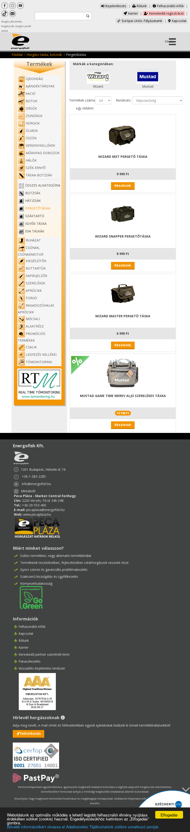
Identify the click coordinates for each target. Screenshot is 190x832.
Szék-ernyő (36, 167)
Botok (31, 101)
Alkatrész (35, 326)
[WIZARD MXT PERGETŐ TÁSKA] (122, 133)
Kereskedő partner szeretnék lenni (44, 654)
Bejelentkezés (115, 6)
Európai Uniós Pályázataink (141, 21)
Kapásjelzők (36, 275)
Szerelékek (35, 283)
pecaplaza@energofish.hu (45, 510)
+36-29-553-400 (34, 505)
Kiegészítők (36, 261)
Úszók (31, 138)
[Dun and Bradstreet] (34, 691)
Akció (30, 93)
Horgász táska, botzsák (44, 54)
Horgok (33, 123)
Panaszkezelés (30, 661)
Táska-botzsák (39, 175)
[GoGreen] (28, 597)
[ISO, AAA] (36, 753)
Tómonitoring (39, 362)
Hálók (31, 160)
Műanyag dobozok (43, 153)
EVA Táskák (34, 231)
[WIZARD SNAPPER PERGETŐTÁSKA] (122, 213)
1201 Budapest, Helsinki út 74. (43, 469)
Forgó (31, 298)
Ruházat (33, 240)
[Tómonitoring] (39, 383)
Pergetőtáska (37, 208)
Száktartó (34, 216)
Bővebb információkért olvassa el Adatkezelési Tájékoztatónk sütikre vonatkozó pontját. (83, 826)
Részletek (122, 185)
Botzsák (32, 193)
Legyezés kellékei (41, 354)
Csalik (31, 347)
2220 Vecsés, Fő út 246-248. (43, 500)
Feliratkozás (30, 733)
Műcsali (33, 319)
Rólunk (141, 6)
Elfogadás (169, 815)
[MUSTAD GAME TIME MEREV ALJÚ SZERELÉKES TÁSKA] (122, 373)
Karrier (132, 13)
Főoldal (17, 54)
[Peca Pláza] (37, 527)
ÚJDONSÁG (34, 78)
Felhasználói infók (170, 6)
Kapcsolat (179, 21)
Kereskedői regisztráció (166, 13)
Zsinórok (34, 116)
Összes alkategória (42, 185)
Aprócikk (34, 290)
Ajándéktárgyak (40, 86)
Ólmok (32, 130)
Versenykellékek (40, 145)
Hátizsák (33, 200)
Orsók (31, 108)
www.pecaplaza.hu (37, 514)
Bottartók (36, 268)
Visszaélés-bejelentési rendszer (42, 668)
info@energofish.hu (36, 484)
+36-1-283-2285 (34, 476)
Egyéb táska (36, 223)
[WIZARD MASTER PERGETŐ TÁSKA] (122, 293)
